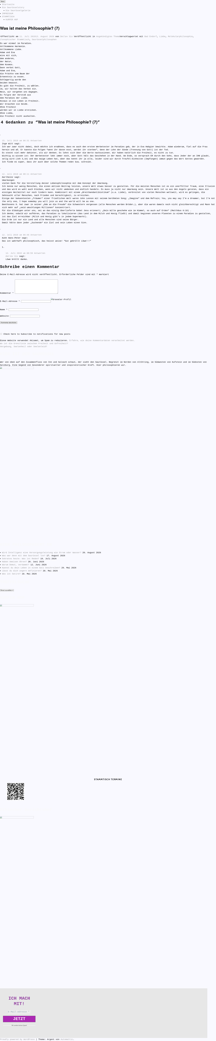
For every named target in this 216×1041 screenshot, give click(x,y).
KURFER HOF (12, 20)
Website (4, 316)
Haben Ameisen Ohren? (14, 562)
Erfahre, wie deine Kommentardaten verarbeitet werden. (102, 340)
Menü (2, 1)
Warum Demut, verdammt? (15, 565)
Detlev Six (66, 36)
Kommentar (7, 293)
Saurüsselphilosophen (44, 39)
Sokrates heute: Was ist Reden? (20, 559)
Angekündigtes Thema (108, 36)
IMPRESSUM (7, 13)
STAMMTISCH (8, 17)
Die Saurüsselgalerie (18, 10)
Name (3, 310)
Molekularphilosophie (180, 36)
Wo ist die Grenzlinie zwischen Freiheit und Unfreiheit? (34, 343)
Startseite (8, 4)
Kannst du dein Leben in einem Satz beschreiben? (31, 568)
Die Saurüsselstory (13, 7)
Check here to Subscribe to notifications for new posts (36, 334)
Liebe (162, 36)
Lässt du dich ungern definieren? (22, 571)
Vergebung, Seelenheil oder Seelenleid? (23, 346)
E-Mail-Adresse (10, 301)
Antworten (36, 141)
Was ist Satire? (11, 574)
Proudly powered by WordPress (17, 1039)
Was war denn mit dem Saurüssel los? (23, 556)
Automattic (67, 1039)
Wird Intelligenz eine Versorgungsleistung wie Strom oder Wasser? (41, 553)
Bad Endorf (150, 36)
